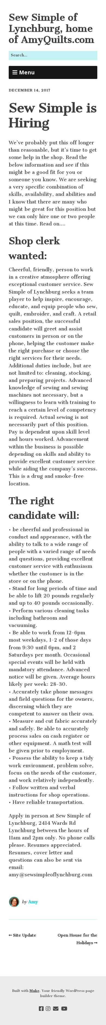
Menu (27, 72)
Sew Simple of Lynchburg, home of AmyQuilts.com (51, 28)
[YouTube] (64, 1008)
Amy (33, 901)
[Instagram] (48, 1008)
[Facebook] (41, 1008)
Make (34, 991)
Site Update (24, 935)
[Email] (55, 1008)
